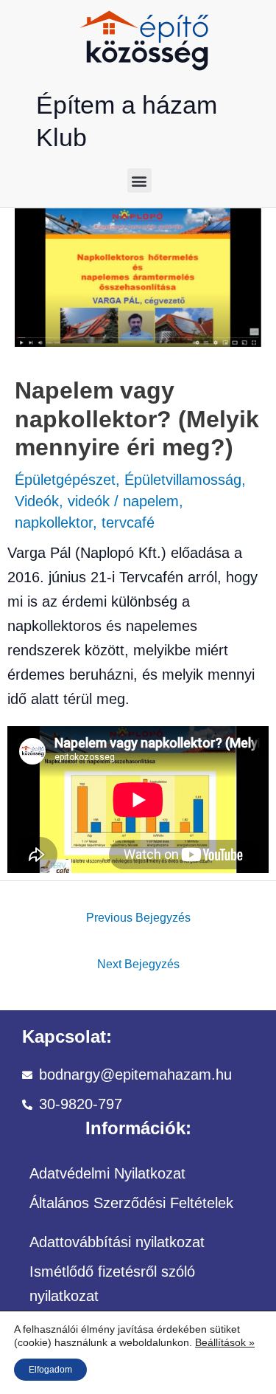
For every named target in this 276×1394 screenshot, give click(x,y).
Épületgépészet (65, 480)
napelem (151, 501)
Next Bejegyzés (138, 963)
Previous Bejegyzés (138, 917)
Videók (37, 501)
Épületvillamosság (182, 480)
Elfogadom (50, 1369)
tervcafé (128, 522)
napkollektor (54, 522)
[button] (139, 180)
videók (89, 501)
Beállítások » (225, 1342)
